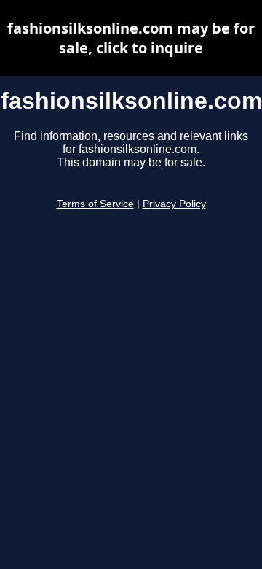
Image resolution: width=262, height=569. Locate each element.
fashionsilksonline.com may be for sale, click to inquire (131, 38)
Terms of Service (95, 203)
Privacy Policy (174, 203)
